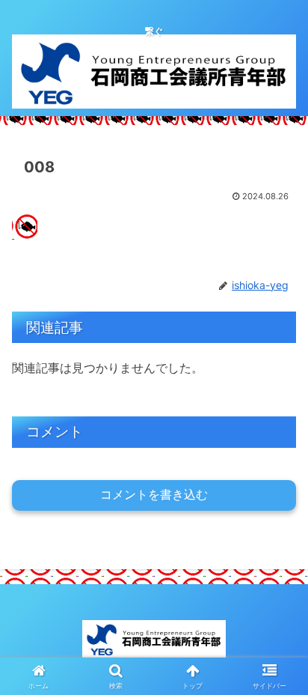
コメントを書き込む (154, 494)
